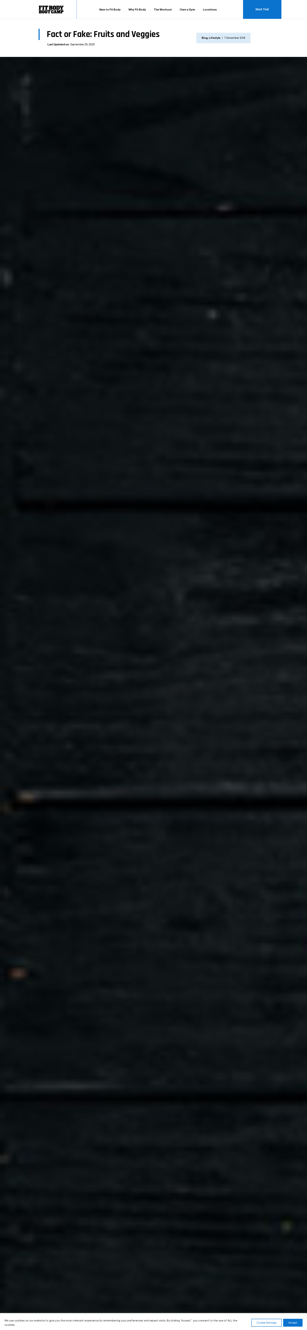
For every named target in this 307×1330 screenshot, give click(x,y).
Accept (292, 1322)
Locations (210, 9)
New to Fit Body (110, 9)
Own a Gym (187, 9)
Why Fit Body (137, 9)
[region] (153, 1321)
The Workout (163, 9)
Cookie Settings (267, 1322)
